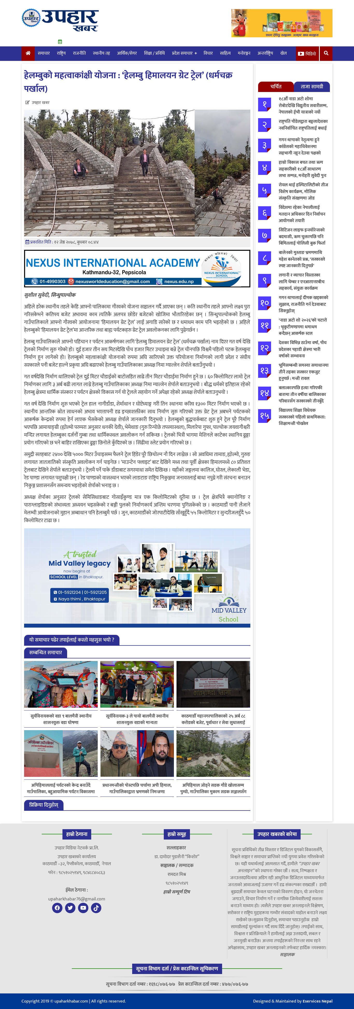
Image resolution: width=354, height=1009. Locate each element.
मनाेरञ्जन (244, 53)
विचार (208, 53)
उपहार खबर (40, 102)
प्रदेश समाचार (182, 53)
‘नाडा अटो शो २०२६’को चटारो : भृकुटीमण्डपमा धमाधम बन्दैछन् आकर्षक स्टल (303, 327)
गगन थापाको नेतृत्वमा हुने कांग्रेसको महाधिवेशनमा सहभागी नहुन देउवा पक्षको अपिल (300, 150)
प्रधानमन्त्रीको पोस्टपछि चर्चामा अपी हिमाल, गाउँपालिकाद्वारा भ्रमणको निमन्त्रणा (137, 788)
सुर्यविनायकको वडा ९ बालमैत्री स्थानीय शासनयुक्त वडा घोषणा (61, 719)
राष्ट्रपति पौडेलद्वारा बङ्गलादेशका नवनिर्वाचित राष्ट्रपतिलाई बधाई (303, 125)
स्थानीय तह (101, 53)
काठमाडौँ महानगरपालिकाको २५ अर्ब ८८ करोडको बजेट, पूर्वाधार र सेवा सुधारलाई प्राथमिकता (213, 719)
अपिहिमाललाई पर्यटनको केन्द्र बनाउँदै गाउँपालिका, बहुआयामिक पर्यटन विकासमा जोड (61, 788)
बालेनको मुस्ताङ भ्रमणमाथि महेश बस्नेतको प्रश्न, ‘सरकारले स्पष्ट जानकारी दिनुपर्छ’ (302, 259)
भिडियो (311, 54)
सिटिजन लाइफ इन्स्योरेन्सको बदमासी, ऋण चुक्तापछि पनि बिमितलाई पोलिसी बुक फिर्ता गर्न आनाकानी (302, 240)
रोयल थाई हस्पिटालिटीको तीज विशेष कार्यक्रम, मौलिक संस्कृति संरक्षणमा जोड (303, 191)
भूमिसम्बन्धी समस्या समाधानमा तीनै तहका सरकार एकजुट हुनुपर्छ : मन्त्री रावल (304, 372)
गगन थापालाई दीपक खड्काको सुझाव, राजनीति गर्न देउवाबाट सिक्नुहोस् (303, 304)
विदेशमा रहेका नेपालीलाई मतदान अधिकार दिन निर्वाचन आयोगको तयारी (302, 214)
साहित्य (225, 53)
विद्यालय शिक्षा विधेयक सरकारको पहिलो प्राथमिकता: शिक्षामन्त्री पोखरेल (302, 417)
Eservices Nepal (317, 1001)
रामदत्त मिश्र (177, 874)
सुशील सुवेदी (36, 295)
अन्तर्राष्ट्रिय (265, 53)
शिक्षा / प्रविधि (154, 53)
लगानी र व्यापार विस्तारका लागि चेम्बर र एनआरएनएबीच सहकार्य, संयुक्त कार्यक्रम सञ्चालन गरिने (301, 285)
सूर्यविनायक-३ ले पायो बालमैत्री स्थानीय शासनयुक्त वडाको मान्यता (137, 719)
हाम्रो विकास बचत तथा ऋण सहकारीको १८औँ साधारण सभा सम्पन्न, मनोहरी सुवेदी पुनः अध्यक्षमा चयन (303, 172)
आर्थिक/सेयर (127, 53)
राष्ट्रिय (61, 53)
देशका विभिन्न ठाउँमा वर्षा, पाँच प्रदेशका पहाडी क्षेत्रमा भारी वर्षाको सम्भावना (303, 349)
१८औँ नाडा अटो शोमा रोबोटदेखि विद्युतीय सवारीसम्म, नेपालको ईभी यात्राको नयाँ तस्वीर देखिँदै (303, 109)
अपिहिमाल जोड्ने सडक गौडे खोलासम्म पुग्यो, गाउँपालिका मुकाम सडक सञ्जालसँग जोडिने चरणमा (213, 788)
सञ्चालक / (169, 866)
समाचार (44, 53)
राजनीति (79, 53)
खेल (283, 53)
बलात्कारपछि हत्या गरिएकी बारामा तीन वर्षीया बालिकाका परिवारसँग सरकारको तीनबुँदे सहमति (302, 397)
